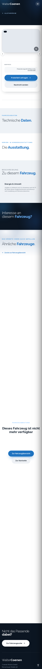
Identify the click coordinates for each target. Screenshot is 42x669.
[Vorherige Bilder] (2, 54)
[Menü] (37, 4)
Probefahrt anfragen (19, 78)
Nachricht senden (21, 85)
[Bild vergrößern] (36, 49)
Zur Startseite (21, 461)
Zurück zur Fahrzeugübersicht (14, 252)
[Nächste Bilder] (39, 54)
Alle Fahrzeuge (10, 13)
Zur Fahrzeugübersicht (21, 453)
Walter (11, 3)
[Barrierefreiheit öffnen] (38, 665)
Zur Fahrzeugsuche (14, 643)
